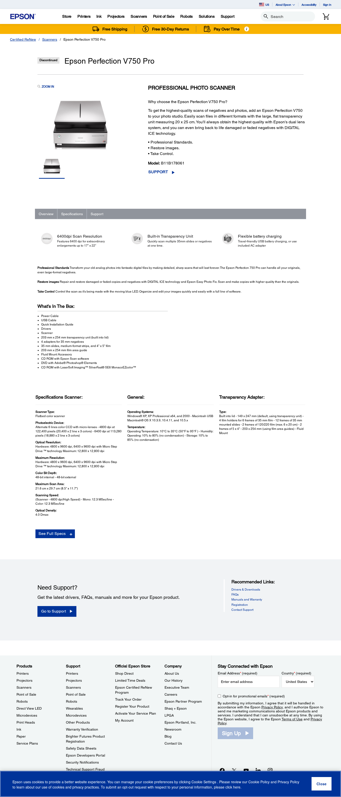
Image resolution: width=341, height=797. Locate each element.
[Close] (322, 784)
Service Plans (27, 743)
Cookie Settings (204, 782)
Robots (22, 701)
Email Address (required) (237, 673)
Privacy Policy (272, 707)
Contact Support (242, 610)
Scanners (49, 39)
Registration (239, 605)
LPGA (169, 715)
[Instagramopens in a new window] (270, 770)
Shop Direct (124, 673)
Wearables (74, 708)
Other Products (78, 722)
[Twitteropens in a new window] (234, 770)
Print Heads (25, 722)
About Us (172, 673)
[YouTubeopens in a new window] (246, 770)
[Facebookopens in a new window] (222, 770)
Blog (168, 736)
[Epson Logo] (23, 16)
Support (158, 171)
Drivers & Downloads (245, 589)
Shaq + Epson (176, 708)
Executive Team (177, 687)
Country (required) (296, 673)
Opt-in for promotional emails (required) (254, 696)
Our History (173, 680)
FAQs (235, 594)
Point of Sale (26, 694)
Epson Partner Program (183, 701)
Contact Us (173, 743)
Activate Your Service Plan (135, 713)
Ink (18, 729)
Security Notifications (82, 762)
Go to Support (53, 611)
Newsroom (173, 729)
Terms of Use (292, 719)
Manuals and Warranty (246, 599)
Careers (171, 694)
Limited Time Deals (130, 680)
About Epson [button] (283, 4)
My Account (124, 720)
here (236, 787)
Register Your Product (132, 706)
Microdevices (26, 715)
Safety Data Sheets (81, 748)
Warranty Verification (82, 729)
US (267, 4)
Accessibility (309, 4)
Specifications (72, 214)
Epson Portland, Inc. (180, 722)
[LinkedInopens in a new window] (258, 770)
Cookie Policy (259, 782)
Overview (46, 214)
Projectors (24, 680)
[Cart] (326, 16)
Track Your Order (128, 699)
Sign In (327, 4)
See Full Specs (52, 533)
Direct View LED (29, 708)
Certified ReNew (23, 39)
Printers (22, 673)
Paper (21, 736)
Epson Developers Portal (85, 755)
